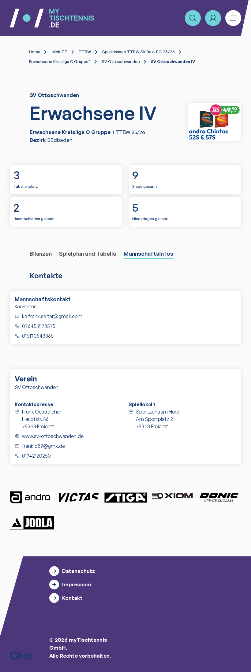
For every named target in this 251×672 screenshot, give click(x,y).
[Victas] (79, 497)
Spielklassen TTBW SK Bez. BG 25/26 (138, 51)
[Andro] (32, 497)
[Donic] (219, 497)
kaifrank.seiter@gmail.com (52, 316)
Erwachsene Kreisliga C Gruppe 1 (60, 61)
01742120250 (36, 456)
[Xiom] (172, 496)
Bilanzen (41, 253)
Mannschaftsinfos (148, 253)
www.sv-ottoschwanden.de (53, 436)
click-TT (59, 51)
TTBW (85, 51)
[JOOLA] (32, 522)
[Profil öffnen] (213, 18)
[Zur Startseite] (52, 18)
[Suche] (193, 18)
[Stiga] (125, 497)
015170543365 (38, 336)
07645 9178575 (38, 326)
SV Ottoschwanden (121, 61)
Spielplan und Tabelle (87, 253)
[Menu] (233, 18)
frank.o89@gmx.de (43, 446)
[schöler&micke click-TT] (214, 122)
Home (34, 51)
